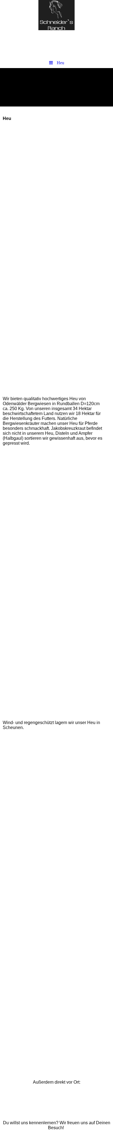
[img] (56, 15)
